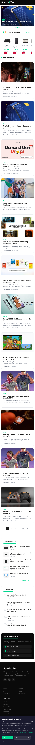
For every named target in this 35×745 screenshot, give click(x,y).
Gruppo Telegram (12, 651)
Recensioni (22, 693)
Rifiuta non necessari (22, 738)
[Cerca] (28, 2)
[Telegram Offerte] (5, 679)
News (5, 688)
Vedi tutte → (28, 32)
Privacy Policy (22, 732)
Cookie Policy (7, 709)
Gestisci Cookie (7, 714)
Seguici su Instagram (13, 655)
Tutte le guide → (27, 580)
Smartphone (6, 693)
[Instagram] (9, 679)
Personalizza (6, 741)
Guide (20, 691)
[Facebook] (13, 679)
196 (23, 528)
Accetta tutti (7, 738)
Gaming (21, 688)
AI (4, 691)
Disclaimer (6, 711)
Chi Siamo (6, 702)
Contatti (5, 704)
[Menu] (32, 2)
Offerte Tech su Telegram (14, 646)
